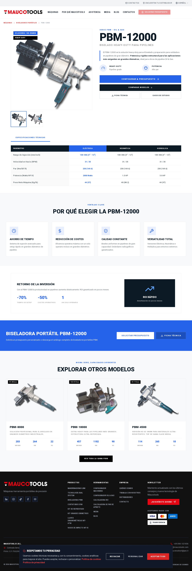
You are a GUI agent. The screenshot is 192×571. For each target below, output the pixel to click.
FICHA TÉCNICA (121, 95)
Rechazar (115, 556)
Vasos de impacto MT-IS (78, 528)
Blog (95, 516)
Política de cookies (91, 559)
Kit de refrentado (76, 509)
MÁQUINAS (53, 12)
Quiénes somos (126, 488)
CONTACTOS (133, 3)
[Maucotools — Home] (23, 12)
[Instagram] (13, 499)
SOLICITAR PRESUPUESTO (156, 12)
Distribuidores (126, 497)
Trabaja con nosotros (129, 493)
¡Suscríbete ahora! (161, 502)
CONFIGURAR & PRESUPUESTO (138, 79)
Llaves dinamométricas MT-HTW (77, 520)
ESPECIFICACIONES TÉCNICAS (30, 137)
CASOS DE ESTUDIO (161, 95)
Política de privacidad (34, 562)
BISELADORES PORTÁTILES (26, 23)
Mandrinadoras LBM (76, 488)
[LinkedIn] (6, 499)
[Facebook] (28, 499)
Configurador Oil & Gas (103, 495)
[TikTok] (20, 499)
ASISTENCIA (94, 12)
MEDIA (107, 12)
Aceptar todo (158, 556)
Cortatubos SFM (75, 504)
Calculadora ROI (100, 500)
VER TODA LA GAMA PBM (96, 459)
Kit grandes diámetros (78, 513)
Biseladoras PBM (75, 500)
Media (95, 512)
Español (182, 3)
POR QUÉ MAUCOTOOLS (73, 12)
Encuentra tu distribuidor (159, 3)
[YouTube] (35, 499)
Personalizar (135, 556)
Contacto (124, 502)
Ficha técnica (172, 336)
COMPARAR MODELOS (138, 87)
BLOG (116, 12)
